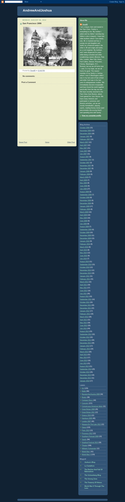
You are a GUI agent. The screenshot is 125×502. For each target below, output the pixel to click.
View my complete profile (91, 116)
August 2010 (84, 261)
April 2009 (83, 215)
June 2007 (83, 151)
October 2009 (84, 232)
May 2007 (83, 148)
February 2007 (85, 139)
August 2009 (84, 227)
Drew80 (85, 24)
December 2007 (85, 168)
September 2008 (86, 195)
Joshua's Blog (89, 462)
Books (84, 397)
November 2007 (85, 166)
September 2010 (86, 264)
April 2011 (83, 285)
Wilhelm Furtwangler (89, 448)
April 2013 (83, 355)
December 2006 (85, 133)
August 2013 (84, 366)
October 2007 (84, 163)
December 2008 (85, 203)
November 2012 (85, 340)
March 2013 (84, 352)
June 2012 (83, 325)
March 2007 (84, 142)
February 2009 (85, 209)
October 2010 (84, 267)
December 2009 (85, 238)
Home (47, 142)
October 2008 (84, 197)
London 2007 (86, 421)
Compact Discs (87, 400)
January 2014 (84, 381)
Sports (84, 439)
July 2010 (83, 259)
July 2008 (83, 189)
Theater (84, 445)
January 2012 (84, 311)
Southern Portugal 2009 (90, 436)
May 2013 (83, 357)
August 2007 (84, 157)
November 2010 (85, 270)
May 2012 (83, 323)
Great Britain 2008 (88, 409)
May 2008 (83, 183)
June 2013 (83, 360)
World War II (86, 454)
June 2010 (83, 256)
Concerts (85, 403)
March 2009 (84, 212)
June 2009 (83, 221)
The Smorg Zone (90, 479)
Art (83, 388)
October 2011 (84, 302)
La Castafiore (89, 466)
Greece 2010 (86, 415)
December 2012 (85, 343)
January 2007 (84, 136)
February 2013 (85, 349)
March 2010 (84, 247)
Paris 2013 (85, 430)
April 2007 (83, 145)
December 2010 (85, 273)
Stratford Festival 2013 (90, 442)
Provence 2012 (87, 433)
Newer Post (23, 142)
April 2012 (83, 320)
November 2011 (85, 305)
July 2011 (83, 294)
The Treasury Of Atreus (93, 482)
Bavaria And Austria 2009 (91, 394)
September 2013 (86, 369)
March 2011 (84, 282)
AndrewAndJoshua (37, 10)
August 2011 (84, 296)
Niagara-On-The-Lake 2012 (91, 424)
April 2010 (83, 250)
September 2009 (86, 229)
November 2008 (85, 200)
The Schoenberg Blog (92, 475)
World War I (86, 451)
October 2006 (84, 128)
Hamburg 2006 (87, 418)
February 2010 (85, 244)
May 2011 (83, 288)
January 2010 (84, 241)
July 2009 (83, 224)
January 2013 (84, 346)
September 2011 (85, 299)
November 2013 (85, 375)
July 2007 (83, 154)
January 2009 (84, 206)
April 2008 (83, 180)
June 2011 (83, 291)
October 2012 (84, 337)
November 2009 (85, 235)
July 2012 (83, 328)
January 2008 (84, 171)
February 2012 (85, 314)
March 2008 (84, 177)
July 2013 (83, 363)
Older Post (71, 142)
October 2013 (84, 372)
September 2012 (86, 334)
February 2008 (85, 174)
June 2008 (83, 186)
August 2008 (84, 192)
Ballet (84, 391)
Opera (84, 427)
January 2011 (84, 276)
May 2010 (83, 253)
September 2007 (86, 160)
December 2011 (85, 308)
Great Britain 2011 (88, 412)
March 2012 (84, 317)
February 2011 (85, 279)
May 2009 (83, 218)
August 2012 (84, 331)
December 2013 (85, 378)
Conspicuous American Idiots (92, 406)
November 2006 (85, 131)
